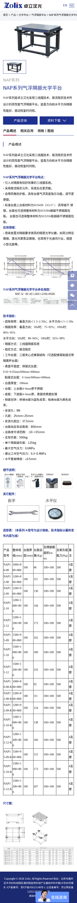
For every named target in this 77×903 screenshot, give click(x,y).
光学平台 (24, 15)
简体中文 (34, 896)
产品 (13, 15)
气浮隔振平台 (38, 15)
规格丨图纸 (46, 130)
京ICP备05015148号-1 (33, 887)
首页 (5, 15)
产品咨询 (20, 120)
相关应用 (26, 130)
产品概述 (9, 130)
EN (65, 5)
